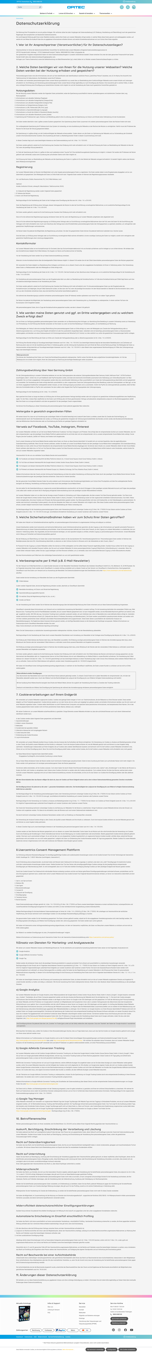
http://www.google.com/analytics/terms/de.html (31, 1040)
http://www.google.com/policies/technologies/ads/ (42, 1084)
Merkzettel (82, 1312)
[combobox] (27, 7)
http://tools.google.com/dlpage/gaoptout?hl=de (41, 1018)
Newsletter (82, 1307)
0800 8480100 (37, 1)
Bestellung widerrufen (119, 1323)
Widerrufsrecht (42, 1337)
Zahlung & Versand (53, 1310)
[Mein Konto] (128, 7)
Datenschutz (28, 1337)
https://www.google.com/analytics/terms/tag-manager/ (33, 1111)
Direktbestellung (130, 1)
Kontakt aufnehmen (120, 1319)
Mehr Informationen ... (68, 1349)
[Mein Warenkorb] (134, 7)
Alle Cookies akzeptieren (127, 1349)
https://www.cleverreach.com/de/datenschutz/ (117, 570)
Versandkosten (84, 1343)
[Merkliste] (122, 7)
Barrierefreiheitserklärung (56, 1337)
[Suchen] (40, 7)
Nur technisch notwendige (95, 1349)
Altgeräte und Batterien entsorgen (89, 1315)
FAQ (49, 1312)
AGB (35, 1337)
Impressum (19, 1337)
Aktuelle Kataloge (23, 1303)
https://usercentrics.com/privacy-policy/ (101, 937)
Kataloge (82, 1318)
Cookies (67, 1337)
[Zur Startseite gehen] (76, 7)
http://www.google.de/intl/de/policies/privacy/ (68, 1040)
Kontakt (81, 1310)
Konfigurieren (112, 1349)
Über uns (50, 1307)
